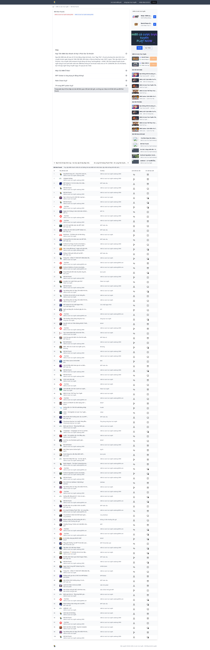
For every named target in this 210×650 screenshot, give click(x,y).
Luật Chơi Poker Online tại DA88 (72, 585)
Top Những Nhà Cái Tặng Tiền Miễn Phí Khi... (75, 290)
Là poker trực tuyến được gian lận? (72, 281)
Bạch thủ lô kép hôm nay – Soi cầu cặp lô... (75, 459)
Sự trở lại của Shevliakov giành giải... (73, 440)
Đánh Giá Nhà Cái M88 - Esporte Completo (75, 627)
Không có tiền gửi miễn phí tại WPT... (73, 253)
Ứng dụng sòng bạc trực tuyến (71, 423)
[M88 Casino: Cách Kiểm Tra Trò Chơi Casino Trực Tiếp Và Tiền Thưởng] (135, 97)
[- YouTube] (135, 139)
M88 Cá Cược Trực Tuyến (146, 163)
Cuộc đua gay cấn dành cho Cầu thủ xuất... (75, 337)
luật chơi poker (67, 586)
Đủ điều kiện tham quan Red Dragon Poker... (75, 557)
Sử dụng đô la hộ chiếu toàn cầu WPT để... (75, 239)
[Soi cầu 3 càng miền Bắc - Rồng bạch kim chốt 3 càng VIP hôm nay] (135, 150)
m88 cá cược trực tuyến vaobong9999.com (75, 264)
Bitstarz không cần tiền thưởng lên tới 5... (74, 519)
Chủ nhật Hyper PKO (69, 306)
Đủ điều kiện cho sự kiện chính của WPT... (74, 505)
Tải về (154, 2)
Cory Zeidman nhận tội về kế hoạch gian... (74, 515)
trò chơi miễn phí (116, 2)
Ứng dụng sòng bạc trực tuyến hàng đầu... (75, 421)
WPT (64, 526)
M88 (141, 81)
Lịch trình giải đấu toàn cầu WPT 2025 (73, 225)
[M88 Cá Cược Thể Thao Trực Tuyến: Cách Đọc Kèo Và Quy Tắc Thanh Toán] (135, 92)
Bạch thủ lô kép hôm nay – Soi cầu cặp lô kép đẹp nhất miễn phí (73, 163)
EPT (64, 311)
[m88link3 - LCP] (135, 162)
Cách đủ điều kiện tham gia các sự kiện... (74, 365)
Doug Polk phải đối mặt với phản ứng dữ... (75, 272)
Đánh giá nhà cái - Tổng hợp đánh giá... (74, 426)
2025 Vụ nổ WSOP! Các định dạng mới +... (74, 402)
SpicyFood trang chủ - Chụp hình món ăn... (75, 174)
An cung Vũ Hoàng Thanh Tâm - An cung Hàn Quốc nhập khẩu (109, 163)
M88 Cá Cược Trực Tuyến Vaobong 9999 (150, 140)
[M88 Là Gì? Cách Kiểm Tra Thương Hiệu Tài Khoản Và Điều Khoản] (135, 80)
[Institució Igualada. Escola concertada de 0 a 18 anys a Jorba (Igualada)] (135, 156)
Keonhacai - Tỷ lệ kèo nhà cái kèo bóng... (74, 234)
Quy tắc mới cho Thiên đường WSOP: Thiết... (75, 323)
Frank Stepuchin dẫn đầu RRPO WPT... (73, 454)
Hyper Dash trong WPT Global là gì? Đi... (74, 566)
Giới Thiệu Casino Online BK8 (71, 360)
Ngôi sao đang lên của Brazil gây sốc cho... (75, 309)
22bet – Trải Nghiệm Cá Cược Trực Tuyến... (75, 412)
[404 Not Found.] (135, 145)
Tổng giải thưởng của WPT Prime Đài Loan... (75, 543)
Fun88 (65, 409)
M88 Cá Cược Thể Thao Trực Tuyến (72, 393)
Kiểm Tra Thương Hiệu (148, 81)
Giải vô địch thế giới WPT (70, 591)
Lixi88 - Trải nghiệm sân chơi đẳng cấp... (74, 435)
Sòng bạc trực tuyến (68, 320)
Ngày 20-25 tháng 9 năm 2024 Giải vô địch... (75, 211)
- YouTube (66, 206)
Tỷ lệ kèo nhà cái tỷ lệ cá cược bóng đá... (74, 295)
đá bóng (65, 348)
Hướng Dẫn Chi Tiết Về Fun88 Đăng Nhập (74, 407)
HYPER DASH (66, 568)
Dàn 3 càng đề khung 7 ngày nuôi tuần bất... (75, 248)
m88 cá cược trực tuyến (62, 6)
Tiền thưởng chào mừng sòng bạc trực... (74, 318)
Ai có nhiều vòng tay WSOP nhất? (72, 538)
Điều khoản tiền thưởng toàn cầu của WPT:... (75, 416)
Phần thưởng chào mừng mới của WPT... (74, 603)
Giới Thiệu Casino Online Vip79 (71, 449)
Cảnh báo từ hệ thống (69, 613)
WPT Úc (65, 213)
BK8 (64, 362)
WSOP (65, 325)
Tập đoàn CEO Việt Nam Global (71, 547)
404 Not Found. (75, 6)
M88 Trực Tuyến (143, 87)
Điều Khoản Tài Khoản (153, 87)
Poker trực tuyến (67, 283)
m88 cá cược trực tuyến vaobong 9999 (73, 175)
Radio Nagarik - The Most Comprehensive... (75, 463)
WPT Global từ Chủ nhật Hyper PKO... (73, 304)
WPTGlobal (66, 577)
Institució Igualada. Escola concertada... (74, 473)
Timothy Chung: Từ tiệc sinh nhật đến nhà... (75, 524)
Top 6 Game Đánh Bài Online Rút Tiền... (74, 332)
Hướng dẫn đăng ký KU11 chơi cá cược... (74, 496)
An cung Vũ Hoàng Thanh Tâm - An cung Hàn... (76, 510)
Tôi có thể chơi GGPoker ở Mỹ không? (73, 482)
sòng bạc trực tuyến (130, 2)
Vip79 (64, 451)
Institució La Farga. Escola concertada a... (74, 244)
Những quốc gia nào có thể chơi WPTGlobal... (75, 575)
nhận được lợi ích (144, 2)
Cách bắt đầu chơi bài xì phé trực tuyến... (74, 388)
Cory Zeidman (67, 516)
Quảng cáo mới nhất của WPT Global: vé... (74, 230)
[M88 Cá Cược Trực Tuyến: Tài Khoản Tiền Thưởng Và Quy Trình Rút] (135, 86)
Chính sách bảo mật (68, 379)
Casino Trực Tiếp (150, 98)
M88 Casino (142, 98)
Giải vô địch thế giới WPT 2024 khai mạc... (74, 589)
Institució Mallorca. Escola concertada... (74, 267)
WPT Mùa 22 (66, 339)
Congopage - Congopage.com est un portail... (75, 430)
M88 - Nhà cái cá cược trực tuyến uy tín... (74, 346)
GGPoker (65, 484)
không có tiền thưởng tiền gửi (71, 521)
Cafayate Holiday (68, 178)
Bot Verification (67, 342)
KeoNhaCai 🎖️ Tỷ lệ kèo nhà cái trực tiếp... (75, 552)
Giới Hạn (153, 76)
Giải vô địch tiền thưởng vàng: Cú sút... (74, 580)
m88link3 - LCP (67, 608)
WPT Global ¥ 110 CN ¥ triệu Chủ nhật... (74, 183)
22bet (64, 414)
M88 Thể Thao (143, 93)
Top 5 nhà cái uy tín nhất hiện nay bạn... (74, 197)
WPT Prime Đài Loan (68, 544)
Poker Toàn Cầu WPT (144, 76)
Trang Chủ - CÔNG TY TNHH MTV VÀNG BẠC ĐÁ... (76, 258)
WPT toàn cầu (67, 185)
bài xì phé (66, 273)
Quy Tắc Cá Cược (151, 93)
